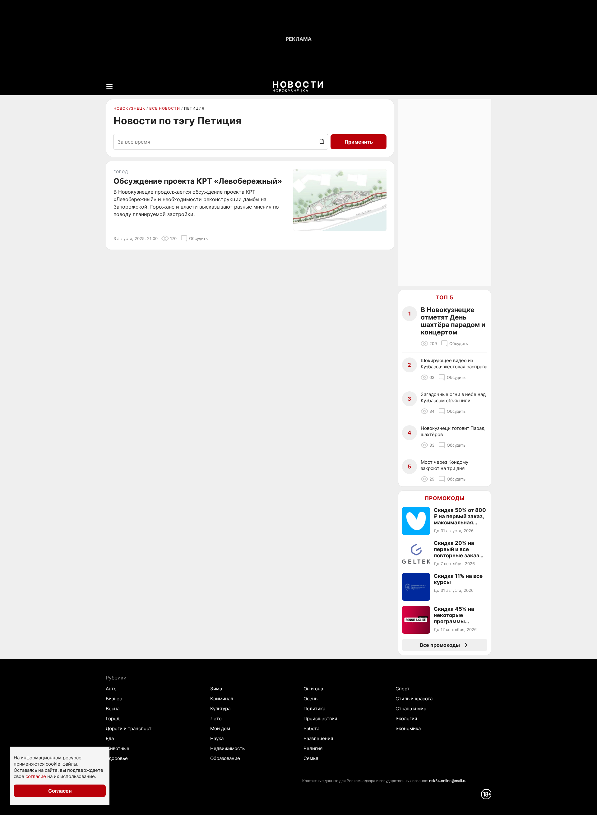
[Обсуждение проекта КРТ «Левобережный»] (339, 200)
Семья (310, 758)
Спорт (403, 689)
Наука (217, 738)
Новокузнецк (129, 108)
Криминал (221, 699)
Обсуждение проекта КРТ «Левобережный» (197, 181)
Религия (312, 748)
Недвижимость (227, 748)
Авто (111, 689)
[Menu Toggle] (109, 86)
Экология (406, 718)
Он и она (313, 689)
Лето (216, 718)
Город (112, 718)
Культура (220, 708)
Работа (311, 728)
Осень (310, 699)
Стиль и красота (414, 699)
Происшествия (320, 718)
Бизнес (114, 699)
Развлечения (318, 738)
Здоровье (117, 758)
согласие (35, 776)
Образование (225, 758)
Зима (216, 689)
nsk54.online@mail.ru (447, 780)
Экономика (408, 728)
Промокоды (445, 498)
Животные (117, 748)
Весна (112, 708)
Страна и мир (411, 708)
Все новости (164, 108)
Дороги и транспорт (128, 728)
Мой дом (220, 728)
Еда (110, 738)
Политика (314, 708)
